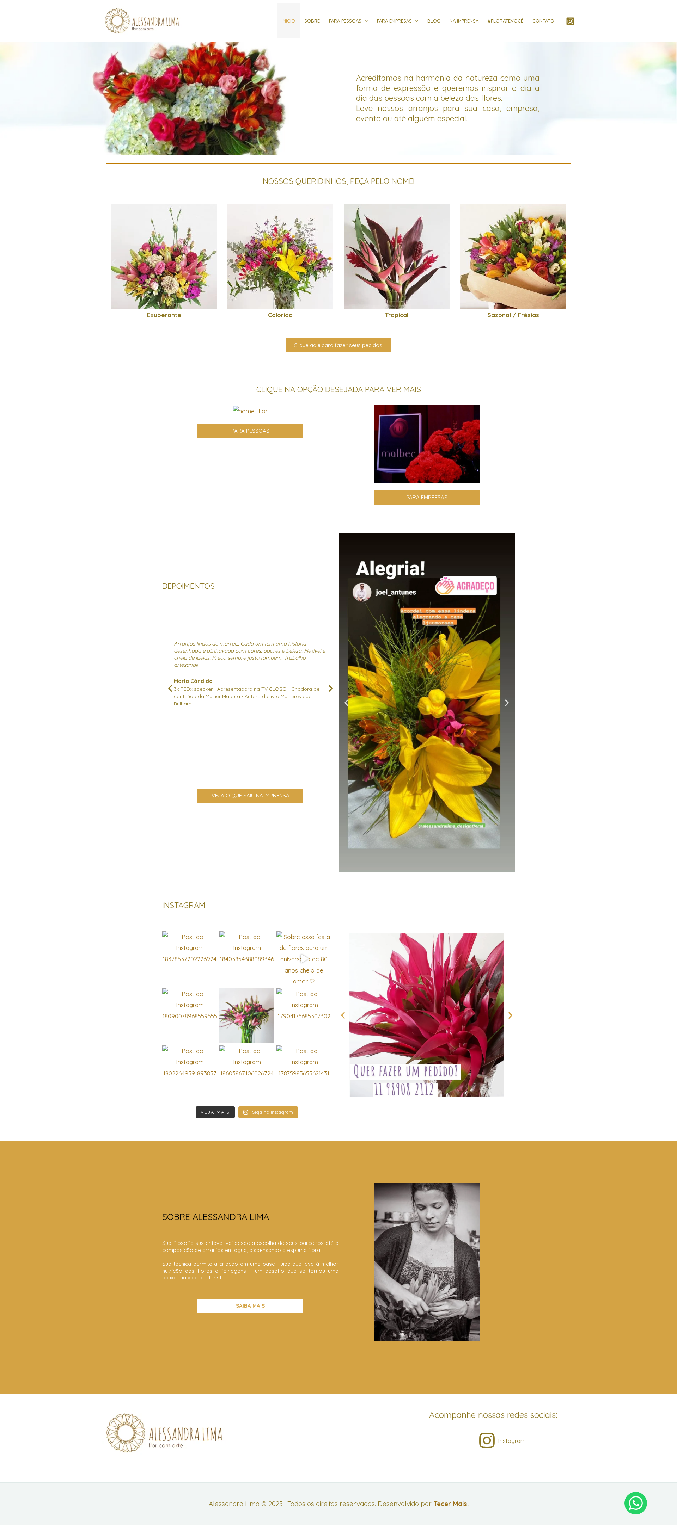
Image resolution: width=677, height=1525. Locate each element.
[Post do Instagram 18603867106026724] (246, 1072)
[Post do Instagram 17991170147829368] (246, 1015)
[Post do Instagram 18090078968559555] (189, 1015)
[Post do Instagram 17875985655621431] (303, 1072)
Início (288, 21)
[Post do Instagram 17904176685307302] (303, 1015)
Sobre (312, 21)
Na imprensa (464, 21)
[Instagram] (570, 21)
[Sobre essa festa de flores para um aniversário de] (303, 958)
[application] (364, 20)
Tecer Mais (450, 1503)
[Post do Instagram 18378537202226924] (189, 958)
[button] (113, 262)
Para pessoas (345, 21)
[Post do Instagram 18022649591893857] (189, 1072)
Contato (543, 21)
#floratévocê (505, 21)
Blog (433, 21)
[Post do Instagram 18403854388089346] (246, 958)
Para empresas (394, 21)
